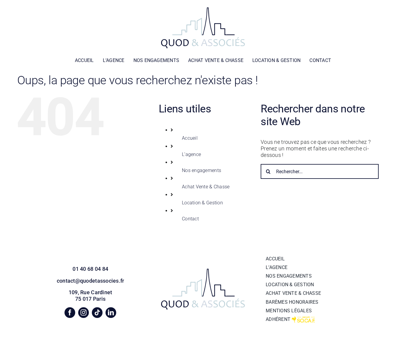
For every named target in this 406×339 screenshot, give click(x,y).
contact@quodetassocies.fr (90, 281)
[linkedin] (111, 312)
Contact (190, 219)
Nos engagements (201, 170)
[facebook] (69, 312)
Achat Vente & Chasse (205, 187)
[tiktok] (97, 312)
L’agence (191, 154)
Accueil (190, 138)
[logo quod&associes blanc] (203, 10)
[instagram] (83, 312)
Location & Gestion (202, 203)
